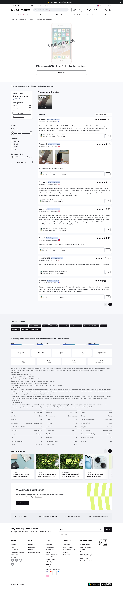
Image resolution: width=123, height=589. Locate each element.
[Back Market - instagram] (12, 560)
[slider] (12, 133)
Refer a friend (49, 544)
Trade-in (48, 552)
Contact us (31, 544)
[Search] (34, 9)
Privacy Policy (84, 558)
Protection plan (50, 549)
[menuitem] (40, 15)
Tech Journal (66, 544)
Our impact (14, 549)
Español (110, 5)
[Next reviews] (110, 304)
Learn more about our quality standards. (80, 407)
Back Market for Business (53, 567)
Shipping (30, 549)
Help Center (31, 547)
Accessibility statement (17, 552)
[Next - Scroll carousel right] (110, 451)
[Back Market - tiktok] (16, 560)
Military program (50, 559)
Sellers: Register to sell (52, 562)
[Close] (120, 2)
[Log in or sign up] (106, 10)
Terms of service (85, 544)
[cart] (110, 10)
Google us (38, 497)
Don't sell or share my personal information (86, 555)
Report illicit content (86, 561)
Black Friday (66, 554)
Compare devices (68, 547)
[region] (74, 102)
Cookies (82, 552)
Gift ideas (65, 552)
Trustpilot (13, 557)
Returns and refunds (34, 552)
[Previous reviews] (105, 304)
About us (13, 544)
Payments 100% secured (53, 569)
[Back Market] (20, 10)
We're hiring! (14, 554)
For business (98, 10)
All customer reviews (69, 549)
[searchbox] (52, 9)
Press (12, 547)
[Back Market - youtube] (20, 560)
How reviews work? (19, 117)
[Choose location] (99, 5)
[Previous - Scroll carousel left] (105, 451)
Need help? (87, 10)
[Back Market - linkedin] (12, 564)
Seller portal (49, 564)
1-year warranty (50, 547)
